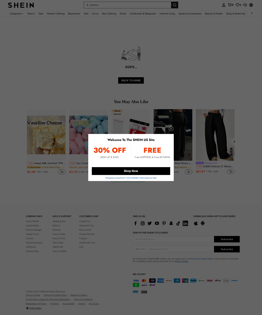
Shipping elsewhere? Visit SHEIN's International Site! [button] (131, 178)
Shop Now (131, 171)
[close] (171, 128)
